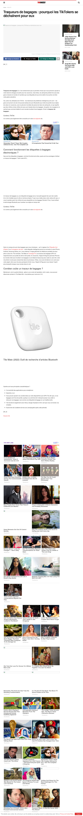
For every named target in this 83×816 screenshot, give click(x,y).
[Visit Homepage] (41, 2)
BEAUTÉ (9, 7)
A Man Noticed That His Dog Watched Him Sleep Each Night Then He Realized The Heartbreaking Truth (71, 41)
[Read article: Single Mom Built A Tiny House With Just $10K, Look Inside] (71, 58)
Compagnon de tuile (17, 249)
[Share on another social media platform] (58, 58)
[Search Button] (79, 2)
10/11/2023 (68, 47)
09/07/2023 (68, 71)
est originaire (37, 118)
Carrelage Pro (32, 253)
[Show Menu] (4, 2)
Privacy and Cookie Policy (66, 814)
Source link (6, 416)
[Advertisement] (31, 78)
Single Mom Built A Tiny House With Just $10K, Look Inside (70, 66)
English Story (68, 34)
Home (4, 7)
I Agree (78, 814)
